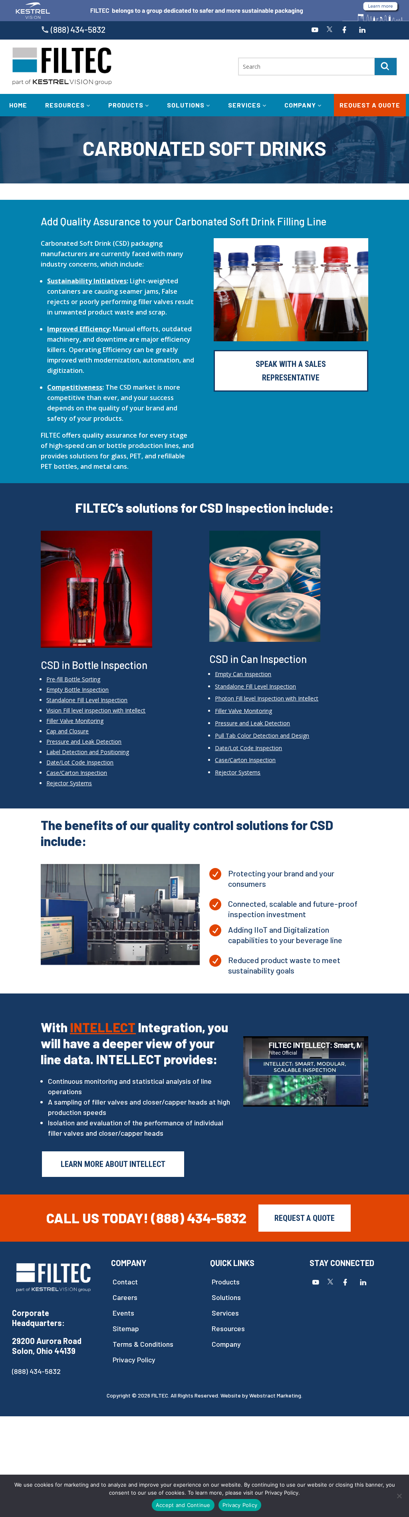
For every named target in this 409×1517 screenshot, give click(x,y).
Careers (125, 1297)
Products (126, 105)
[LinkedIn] (362, 30)
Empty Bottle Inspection (77, 689)
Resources (65, 105)
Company (301, 105)
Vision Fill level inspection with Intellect (95, 710)
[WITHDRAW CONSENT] (399, 1496)
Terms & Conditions (143, 1344)
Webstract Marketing (275, 1395)
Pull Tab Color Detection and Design (262, 735)
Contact (125, 1282)
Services (245, 105)
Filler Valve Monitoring (74, 721)
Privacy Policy (134, 1360)
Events (123, 1313)
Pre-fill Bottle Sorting (73, 679)
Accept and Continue (183, 1505)
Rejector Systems (237, 772)
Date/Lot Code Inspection (79, 762)
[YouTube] (315, 30)
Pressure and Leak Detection (83, 741)
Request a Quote (370, 105)
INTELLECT (102, 1027)
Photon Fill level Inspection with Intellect (266, 698)
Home (18, 105)
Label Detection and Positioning (87, 752)
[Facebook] (344, 30)
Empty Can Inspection (243, 674)
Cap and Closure (67, 731)
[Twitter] (329, 30)
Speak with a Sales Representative (291, 370)
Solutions (186, 105)
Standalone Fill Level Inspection (86, 700)
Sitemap (126, 1328)
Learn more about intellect (113, 1164)
